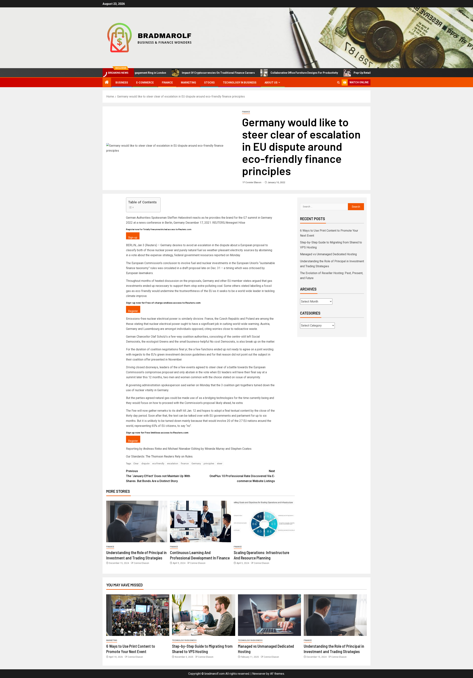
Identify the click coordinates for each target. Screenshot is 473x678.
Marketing (188, 82)
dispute (145, 463)
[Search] (338, 82)
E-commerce (145, 82)
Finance (167, 82)
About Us (271, 82)
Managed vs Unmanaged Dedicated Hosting (328, 254)
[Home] (107, 82)
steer (219, 463)
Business (121, 82)
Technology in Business (239, 82)
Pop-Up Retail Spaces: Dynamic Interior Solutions (359, 72)
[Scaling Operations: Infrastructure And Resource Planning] (264, 521)
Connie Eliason (253, 182)
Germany (196, 463)
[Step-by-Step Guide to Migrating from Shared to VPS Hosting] (203, 615)
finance (185, 463)
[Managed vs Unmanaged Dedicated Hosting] (269, 615)
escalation (172, 463)
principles (209, 463)
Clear (136, 463)
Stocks (209, 82)
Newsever (259, 673)
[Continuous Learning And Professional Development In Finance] (200, 521)
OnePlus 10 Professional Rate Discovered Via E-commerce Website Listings (242, 476)
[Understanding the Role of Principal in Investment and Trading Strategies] (136, 521)
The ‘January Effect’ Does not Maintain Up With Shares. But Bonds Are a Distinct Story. (158, 476)
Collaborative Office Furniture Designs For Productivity (280, 72)
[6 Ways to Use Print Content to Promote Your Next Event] (137, 615)
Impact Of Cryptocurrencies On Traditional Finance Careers (194, 72)
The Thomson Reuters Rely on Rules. (169, 456)
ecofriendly (158, 463)
